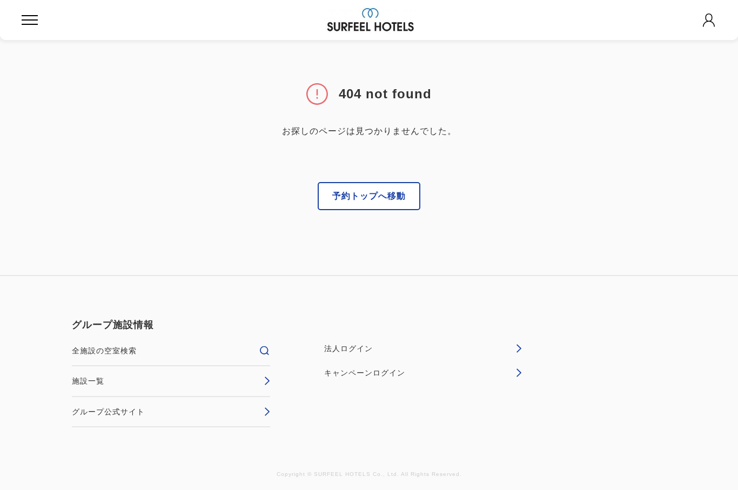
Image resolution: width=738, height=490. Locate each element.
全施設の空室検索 (104, 350)
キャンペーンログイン (364, 372)
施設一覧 (88, 381)
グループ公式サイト (108, 411)
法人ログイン (348, 348)
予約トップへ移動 (369, 195)
